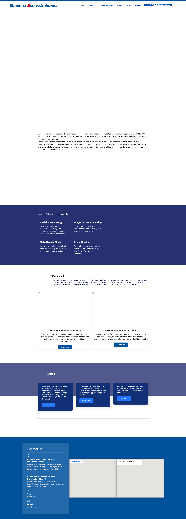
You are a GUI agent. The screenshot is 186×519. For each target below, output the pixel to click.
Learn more (65, 347)
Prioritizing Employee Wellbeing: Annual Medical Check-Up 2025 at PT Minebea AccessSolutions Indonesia (130, 389)
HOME (82, 6)
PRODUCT (91, 6)
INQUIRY (138, 6)
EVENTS (129, 6)
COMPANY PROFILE (107, 6)
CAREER (120, 6)
